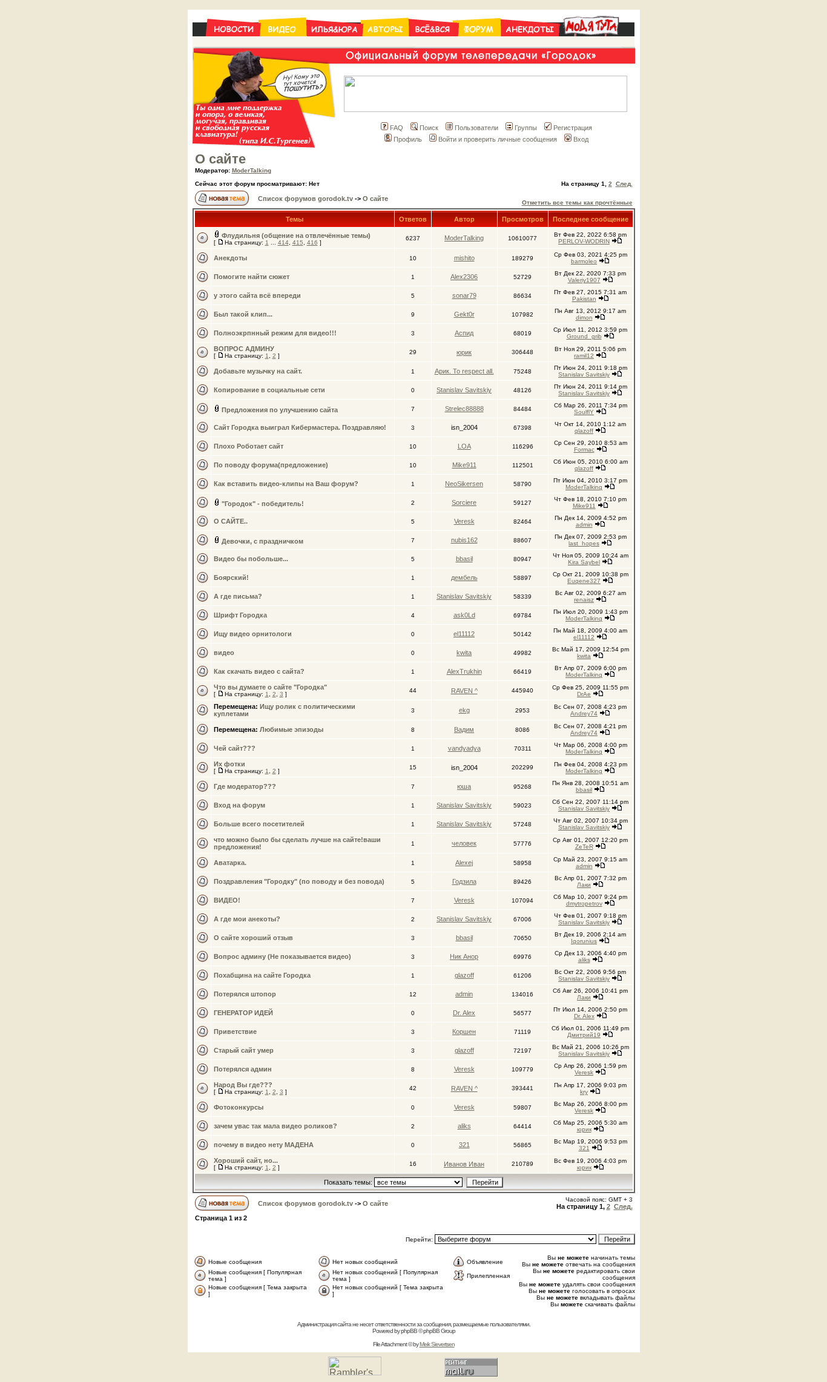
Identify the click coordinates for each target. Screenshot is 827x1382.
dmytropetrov (584, 903)
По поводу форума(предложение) (271, 465)
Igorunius (584, 941)
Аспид (464, 333)
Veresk (464, 521)
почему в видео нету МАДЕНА (264, 1144)
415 (297, 242)
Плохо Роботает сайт (248, 446)
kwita (464, 652)
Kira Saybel (584, 562)
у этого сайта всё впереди (257, 295)
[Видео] (283, 43)
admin (584, 524)
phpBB (409, 1331)
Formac (584, 449)
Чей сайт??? (234, 748)
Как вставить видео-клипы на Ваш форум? (286, 483)
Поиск (429, 127)
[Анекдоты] (530, 43)
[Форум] (479, 43)
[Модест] (596, 43)
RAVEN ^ (464, 690)
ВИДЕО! (227, 900)
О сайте (220, 158)
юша (464, 786)
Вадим (464, 729)
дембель (464, 577)
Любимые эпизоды (291, 729)
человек (464, 843)
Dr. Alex (464, 1012)
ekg (464, 710)
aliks (584, 959)
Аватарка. (230, 862)
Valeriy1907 (584, 280)
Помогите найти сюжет (251, 276)
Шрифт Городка (240, 615)
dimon (584, 317)
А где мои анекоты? (247, 919)
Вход (580, 139)
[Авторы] (386, 43)
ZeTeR (584, 846)
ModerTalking (251, 170)
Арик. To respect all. (464, 371)
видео (224, 652)
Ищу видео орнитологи (253, 633)
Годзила (464, 881)
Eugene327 (584, 580)
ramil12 (584, 355)
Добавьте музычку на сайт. (258, 371)
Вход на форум (239, 805)
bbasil (464, 558)
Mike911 (464, 465)
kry (584, 1091)
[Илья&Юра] (334, 43)
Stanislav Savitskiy (584, 374)
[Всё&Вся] (433, 43)
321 (464, 1144)
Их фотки (229, 764)
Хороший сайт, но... (246, 1160)
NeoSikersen (464, 483)
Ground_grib (584, 336)
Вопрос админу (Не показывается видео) (282, 956)
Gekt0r (464, 314)
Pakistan (584, 298)
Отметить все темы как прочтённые (577, 202)
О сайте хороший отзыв (253, 937)
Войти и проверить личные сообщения (497, 139)
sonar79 (464, 295)
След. (624, 183)
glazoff (584, 430)
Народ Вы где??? (243, 1084)
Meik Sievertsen (437, 1344)
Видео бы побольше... (251, 558)
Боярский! (231, 577)
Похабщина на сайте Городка (262, 975)
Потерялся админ (243, 1069)
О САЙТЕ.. (231, 521)
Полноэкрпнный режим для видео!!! (275, 333)
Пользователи (476, 127)
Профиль (408, 139)
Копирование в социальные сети (269, 389)
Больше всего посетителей (259, 824)
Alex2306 (464, 276)
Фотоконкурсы (238, 1107)
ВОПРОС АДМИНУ (244, 348)
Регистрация (572, 127)
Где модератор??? (245, 786)
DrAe (584, 694)
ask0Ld (464, 615)
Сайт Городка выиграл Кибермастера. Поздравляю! (300, 427)
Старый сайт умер (244, 1050)
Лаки (584, 884)
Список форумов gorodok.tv (305, 198)
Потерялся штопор (245, 994)
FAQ (396, 127)
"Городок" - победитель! (263, 503)
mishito (464, 258)
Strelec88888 (464, 408)
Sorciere (464, 502)
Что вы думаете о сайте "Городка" (270, 687)
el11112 (464, 633)
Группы (526, 127)
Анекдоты (230, 258)
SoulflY (584, 412)
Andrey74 (584, 713)
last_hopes (583, 543)
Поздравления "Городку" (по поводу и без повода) (299, 881)
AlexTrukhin (464, 671)
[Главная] (226, 43)
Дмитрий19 (584, 1035)
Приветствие (235, 1031)
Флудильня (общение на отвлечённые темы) (296, 235)
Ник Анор (464, 956)
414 (283, 242)
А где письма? (238, 596)
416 (312, 242)
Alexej (464, 862)
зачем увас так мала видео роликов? (275, 1126)
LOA (464, 446)
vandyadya (464, 748)
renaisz (584, 599)
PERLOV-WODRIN (584, 241)
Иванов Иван (464, 1164)
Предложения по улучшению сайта (280, 409)
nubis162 (464, 540)
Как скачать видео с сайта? (259, 671)
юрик (464, 352)
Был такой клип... (243, 314)
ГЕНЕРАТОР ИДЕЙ (243, 1012)
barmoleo (584, 261)
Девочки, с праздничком (262, 541)
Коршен (464, 1031)
